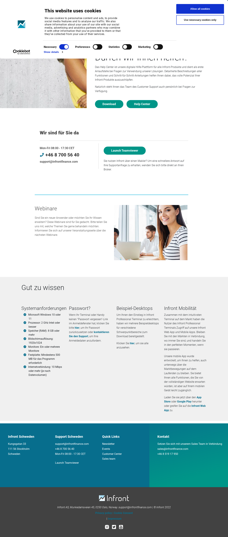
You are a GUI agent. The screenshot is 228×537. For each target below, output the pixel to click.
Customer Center (112, 454)
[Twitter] (114, 526)
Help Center (142, 104)
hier (77, 327)
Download (109, 104)
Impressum (115, 518)
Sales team (108, 458)
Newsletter (108, 443)
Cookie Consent (123, 513)
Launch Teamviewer (124, 150)
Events (106, 448)
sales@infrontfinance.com (172, 448)
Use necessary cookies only (200, 19)
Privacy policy (103, 513)
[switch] (97, 47)
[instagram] (107, 526)
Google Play (184, 401)
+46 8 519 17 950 (167, 454)
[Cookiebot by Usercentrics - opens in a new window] (21, 52)
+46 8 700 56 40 (64, 448)
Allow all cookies (200, 8)
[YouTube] (121, 526)
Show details (51, 52)
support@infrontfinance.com (59, 161)
